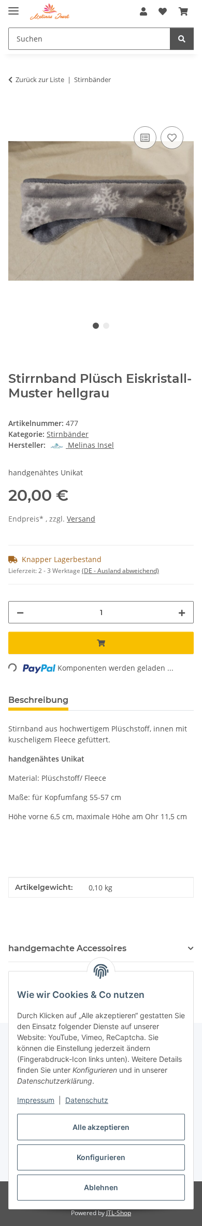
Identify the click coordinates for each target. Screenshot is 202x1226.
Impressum (35, 1100)
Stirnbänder (68, 434)
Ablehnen (101, 1187)
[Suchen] (182, 39)
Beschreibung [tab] (38, 700)
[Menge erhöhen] (181, 612)
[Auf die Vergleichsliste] (145, 137)
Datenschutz (86, 1100)
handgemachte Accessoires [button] (67, 948)
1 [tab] (96, 326)
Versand (81, 519)
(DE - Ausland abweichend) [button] (120, 570)
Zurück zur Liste (40, 79)
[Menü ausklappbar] (13, 6)
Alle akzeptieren (101, 1127)
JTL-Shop (118, 1212)
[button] (143, 11)
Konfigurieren (101, 1157)
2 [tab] (106, 326)
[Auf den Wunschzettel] (172, 137)
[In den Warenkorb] (16, 112)
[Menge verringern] (20, 612)
